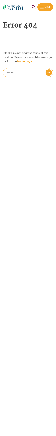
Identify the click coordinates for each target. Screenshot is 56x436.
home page (24, 61)
